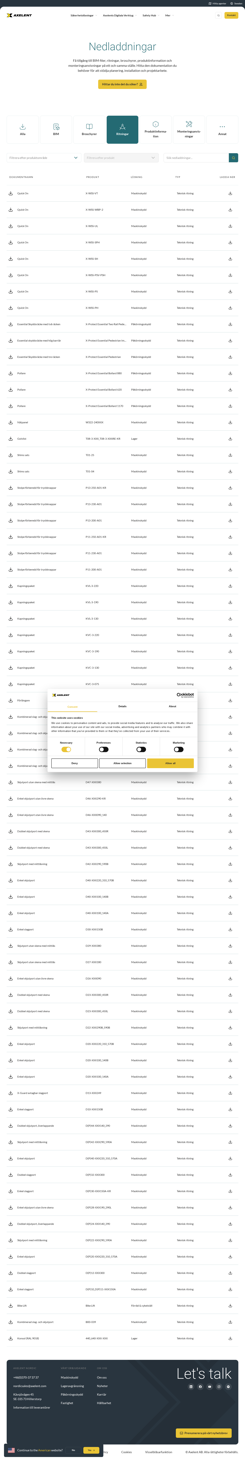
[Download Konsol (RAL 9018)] (230, 1338)
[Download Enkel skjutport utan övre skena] (230, 799)
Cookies (126, 1452)
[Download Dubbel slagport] (230, 1175)
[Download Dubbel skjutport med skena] (230, 831)
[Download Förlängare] (230, 700)
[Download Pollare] (230, 373)
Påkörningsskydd (72, 1394)
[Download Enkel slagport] (230, 929)
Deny (75, 763)
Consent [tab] (73, 706)
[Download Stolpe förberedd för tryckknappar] (230, 488)
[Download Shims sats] (230, 455)
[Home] (19, 15)
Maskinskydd (69, 1377)
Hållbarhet (104, 1403)
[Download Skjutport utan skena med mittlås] (230, 782)
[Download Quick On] (230, 193)
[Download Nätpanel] (230, 422)
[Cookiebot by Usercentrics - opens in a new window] (179, 695)
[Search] (218, 15)
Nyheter (102, 1386)
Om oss (102, 1377)
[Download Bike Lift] (230, 1306)
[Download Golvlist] (230, 439)
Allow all (170, 763)
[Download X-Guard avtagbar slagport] (230, 1093)
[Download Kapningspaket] (230, 586)
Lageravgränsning (72, 1386)
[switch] (103, 749)
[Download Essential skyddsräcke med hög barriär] (230, 341)
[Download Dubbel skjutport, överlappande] (230, 1126)
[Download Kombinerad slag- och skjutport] (230, 717)
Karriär (101, 1394)
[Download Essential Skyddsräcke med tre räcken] (230, 357)
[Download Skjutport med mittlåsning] (230, 864)
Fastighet (67, 1403)
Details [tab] (122, 706)
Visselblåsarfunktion (158, 1452)
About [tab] (172, 706)
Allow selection (123, 763)
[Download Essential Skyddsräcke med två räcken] (230, 324)
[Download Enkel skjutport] (230, 880)
